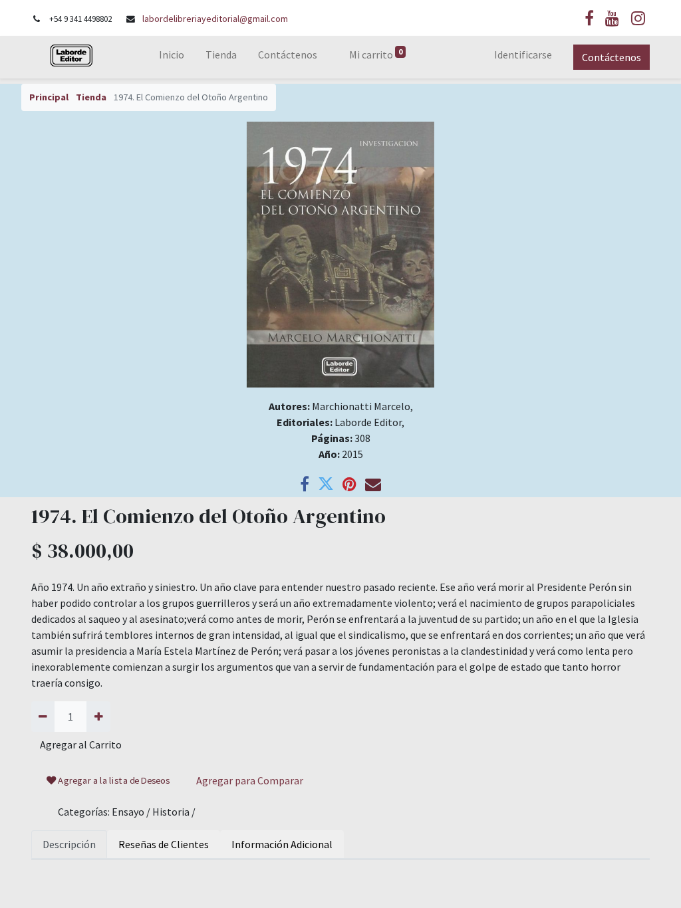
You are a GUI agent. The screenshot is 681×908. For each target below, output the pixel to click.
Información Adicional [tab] (282, 844)
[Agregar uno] (98, 716)
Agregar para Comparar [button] (249, 780)
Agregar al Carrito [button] (81, 744)
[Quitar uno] (43, 716)
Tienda (91, 97)
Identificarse (523, 54)
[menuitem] (171, 57)
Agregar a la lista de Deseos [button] (113, 780)
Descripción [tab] (69, 844)
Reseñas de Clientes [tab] (163, 844)
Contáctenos (611, 57)
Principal (48, 97)
